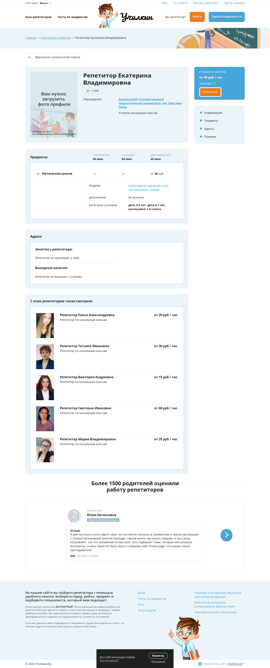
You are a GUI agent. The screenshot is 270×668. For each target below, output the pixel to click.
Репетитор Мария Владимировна (88, 439)
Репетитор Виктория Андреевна (86, 377)
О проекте (181, 3)
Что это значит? (109, 660)
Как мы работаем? (206, 3)
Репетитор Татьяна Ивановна (84, 346)
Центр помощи (234, 3)
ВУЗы (141, 593)
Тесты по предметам (152, 599)
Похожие (210, 136)
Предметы (211, 120)
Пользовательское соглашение (215, 612)
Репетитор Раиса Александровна (87, 315)
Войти (197, 16)
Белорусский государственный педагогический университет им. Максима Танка (150, 103)
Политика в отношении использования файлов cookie (214, 604)
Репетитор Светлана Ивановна (85, 408)
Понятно (158, 656)
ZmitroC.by (235, 664)
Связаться (210, 92)
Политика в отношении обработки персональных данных (217, 595)
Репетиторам (147, 610)
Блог (164, 3)
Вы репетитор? (175, 17)
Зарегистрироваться (227, 16)
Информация (213, 113)
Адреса (209, 129)
